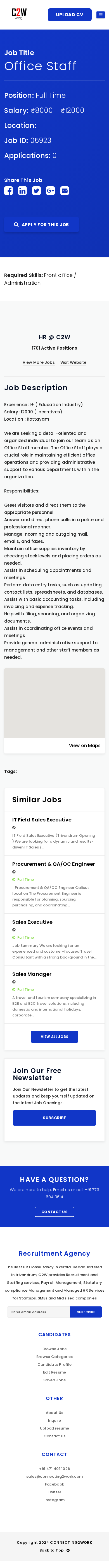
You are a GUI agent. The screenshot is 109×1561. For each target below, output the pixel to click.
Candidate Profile (54, 1364)
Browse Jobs (54, 1349)
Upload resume (54, 1428)
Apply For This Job (45, 225)
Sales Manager (31, 973)
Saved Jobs (54, 1380)
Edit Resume (54, 1372)
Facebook (54, 1484)
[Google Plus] (50, 191)
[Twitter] (36, 191)
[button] (54, 698)
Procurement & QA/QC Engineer (53, 863)
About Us (54, 1412)
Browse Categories (54, 1356)
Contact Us (54, 1211)
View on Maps (85, 745)
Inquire (54, 1420)
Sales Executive (32, 921)
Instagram (54, 1500)
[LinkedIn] (22, 191)
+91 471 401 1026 (54, 1468)
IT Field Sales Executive (42, 819)
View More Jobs (39, 362)
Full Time (51, 95)
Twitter (54, 1492)
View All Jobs (54, 1036)
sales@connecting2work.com (54, 1476)
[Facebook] (8, 191)
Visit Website (73, 362)
